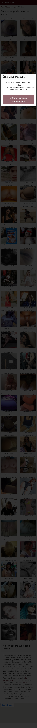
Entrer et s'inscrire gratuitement (18, 99)
